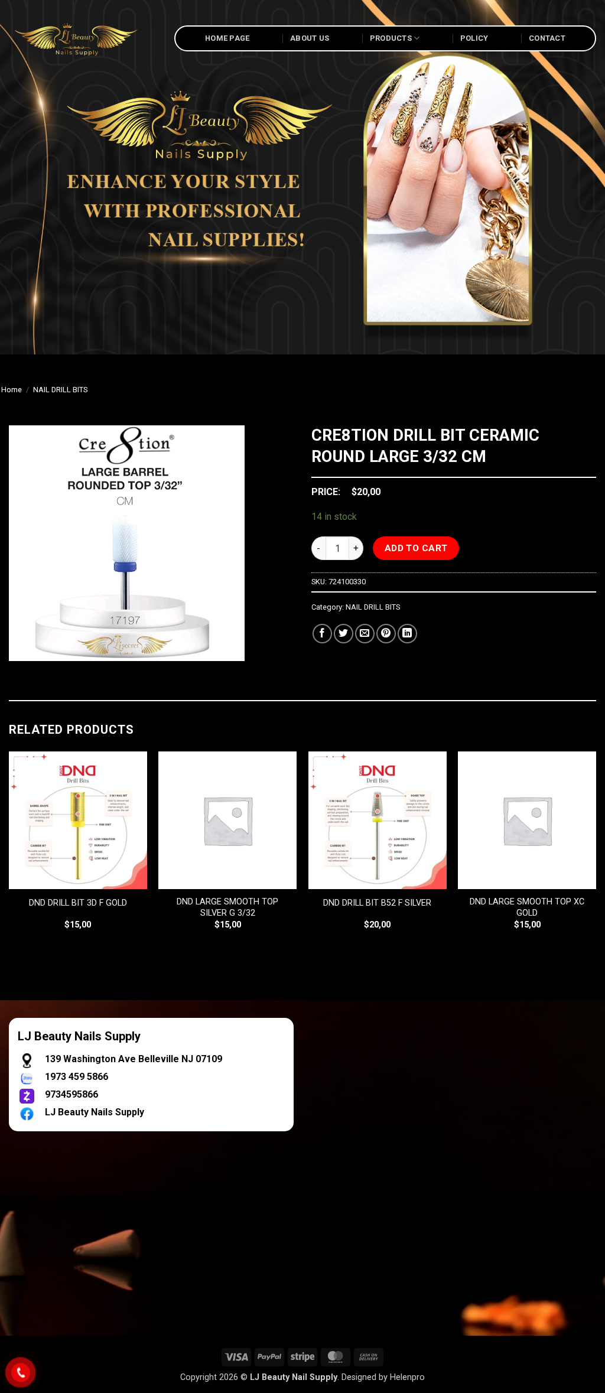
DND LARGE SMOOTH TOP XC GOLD (527, 907)
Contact (547, 38)
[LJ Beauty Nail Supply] (83, 38)
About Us (309, 38)
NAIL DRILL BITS (60, 389)
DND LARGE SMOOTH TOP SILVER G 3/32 (227, 907)
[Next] (595, 851)
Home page (227, 38)
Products (391, 38)
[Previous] (9, 851)
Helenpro (407, 1377)
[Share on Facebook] (322, 633)
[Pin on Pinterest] (386, 633)
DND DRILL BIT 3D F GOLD (78, 903)
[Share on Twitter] (343, 633)
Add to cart (416, 548)
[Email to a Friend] (365, 633)
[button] (24, 646)
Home (11, 389)
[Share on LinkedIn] (407, 633)
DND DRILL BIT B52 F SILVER (377, 903)
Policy (474, 38)
